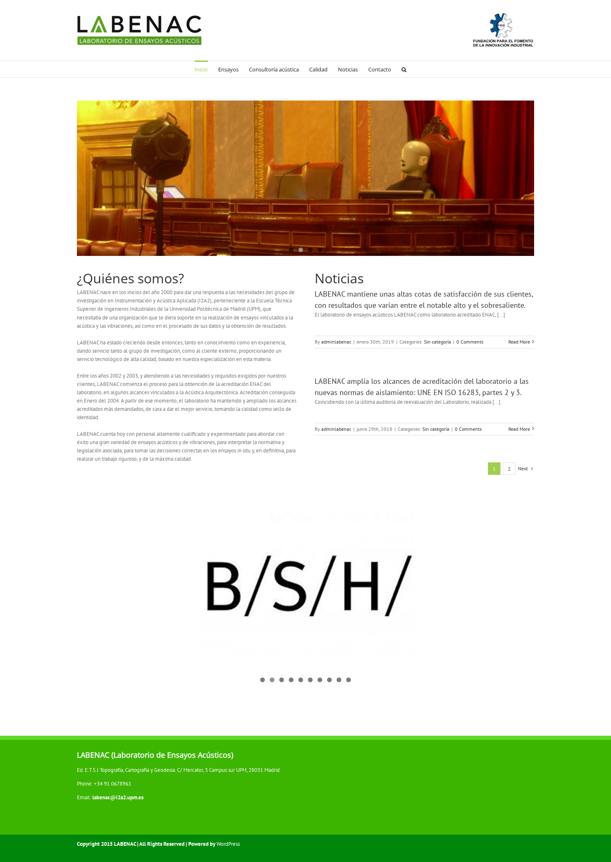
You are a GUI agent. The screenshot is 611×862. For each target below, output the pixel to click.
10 (348, 680)
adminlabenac (336, 342)
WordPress (228, 843)
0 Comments (469, 342)
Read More (519, 342)
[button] (404, 69)
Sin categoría (437, 342)
